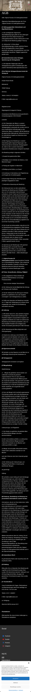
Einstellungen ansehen (15, 686)
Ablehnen (15, 682)
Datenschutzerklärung (13, 690)
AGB (3, 657)
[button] (28, 663)
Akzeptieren (15, 678)
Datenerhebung (6, 660)
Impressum (21, 690)
